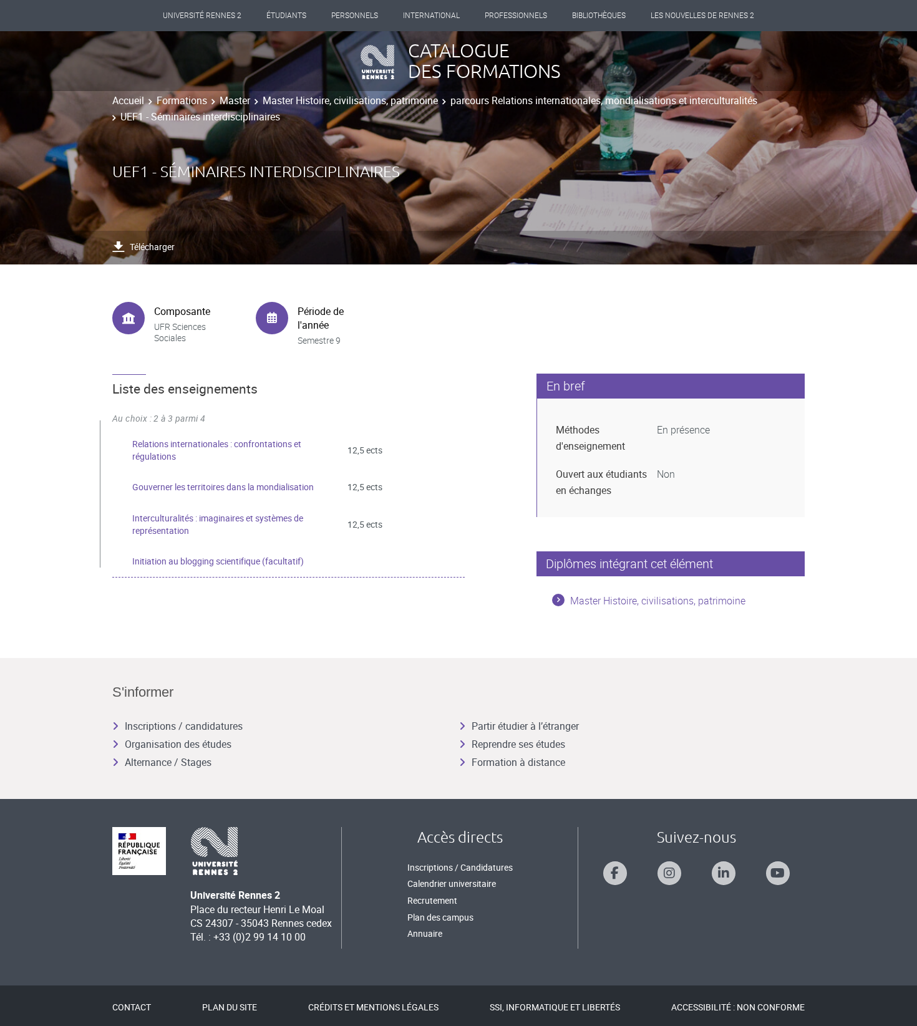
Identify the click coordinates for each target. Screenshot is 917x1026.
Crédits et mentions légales (373, 1007)
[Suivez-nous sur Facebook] (615, 873)
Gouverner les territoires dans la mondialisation (223, 487)
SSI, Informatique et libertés (555, 1007)
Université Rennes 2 (202, 15)
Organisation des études (178, 744)
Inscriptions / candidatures (184, 726)
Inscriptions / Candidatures (460, 867)
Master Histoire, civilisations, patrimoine (350, 100)
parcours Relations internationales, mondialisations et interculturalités (603, 100)
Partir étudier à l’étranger (525, 726)
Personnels (354, 15)
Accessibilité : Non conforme (738, 1007)
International (431, 15)
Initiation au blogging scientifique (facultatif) (218, 561)
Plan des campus (440, 917)
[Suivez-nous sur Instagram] (669, 873)
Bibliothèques (599, 15)
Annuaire (424, 933)
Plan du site (229, 1007)
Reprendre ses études (518, 744)
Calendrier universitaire (451, 883)
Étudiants (286, 15)
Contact (131, 1007)
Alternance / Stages (168, 762)
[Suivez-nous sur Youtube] (778, 873)
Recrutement (432, 900)
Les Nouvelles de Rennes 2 (702, 15)
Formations (182, 100)
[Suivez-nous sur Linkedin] (723, 873)
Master (235, 100)
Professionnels (516, 15)
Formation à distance (518, 762)
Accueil (128, 100)
